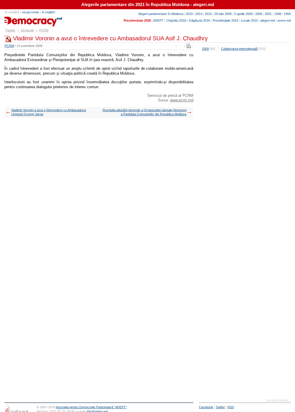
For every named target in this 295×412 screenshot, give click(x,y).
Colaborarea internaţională (239, 48)
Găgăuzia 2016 (199, 20)
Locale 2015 (249, 20)
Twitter (220, 407)
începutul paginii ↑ (278, 400)
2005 (258, 14)
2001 (268, 14)
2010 (208, 14)
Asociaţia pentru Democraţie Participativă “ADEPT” (91, 407)
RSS (231, 407)
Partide (10, 30)
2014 (198, 14)
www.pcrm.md (181, 100)
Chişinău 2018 (176, 20)
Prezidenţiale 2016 (225, 20)
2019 (189, 14)
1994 (287, 14)
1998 (277, 14)
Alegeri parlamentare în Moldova (160, 14)
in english (48, 12)
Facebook (206, 407)
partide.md (17, 19)
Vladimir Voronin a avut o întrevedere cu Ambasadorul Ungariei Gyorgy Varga (48, 112)
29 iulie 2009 (223, 14)
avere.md (284, 20)
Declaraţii (27, 30)
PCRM (43, 30)
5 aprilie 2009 (243, 14)
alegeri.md (267, 20)
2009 (205, 48)
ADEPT (158, 20)
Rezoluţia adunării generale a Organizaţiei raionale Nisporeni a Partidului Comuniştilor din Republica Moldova (144, 112)
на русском (30, 12)
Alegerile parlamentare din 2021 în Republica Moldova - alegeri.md (147, 4)
